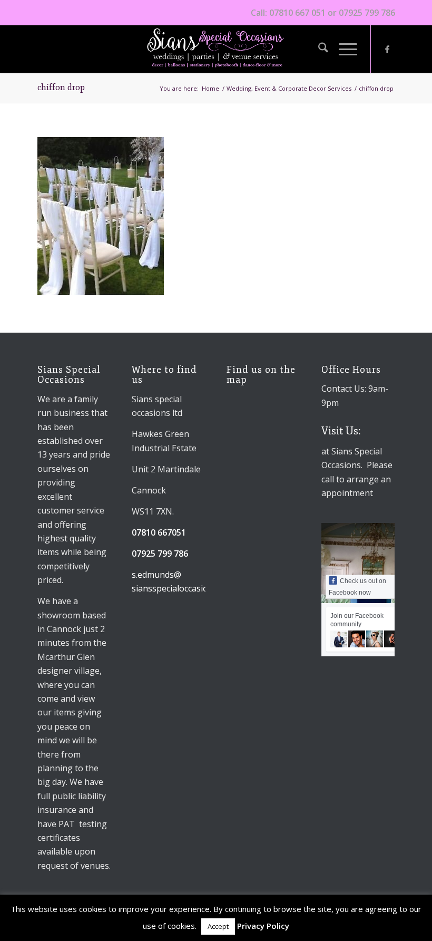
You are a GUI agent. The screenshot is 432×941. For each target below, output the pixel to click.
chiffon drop (61, 87)
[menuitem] (318, 49)
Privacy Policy (263, 925)
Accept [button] (218, 926)
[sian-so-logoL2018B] (216, 49)
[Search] (318, 49)
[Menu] (342, 49)
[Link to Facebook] (387, 49)
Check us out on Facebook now (357, 586)
